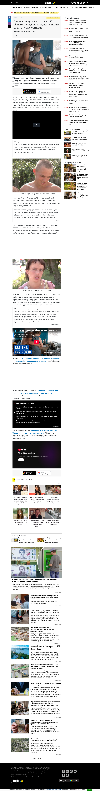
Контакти (40, 776)
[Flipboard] (81, 3)
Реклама (28, 776)
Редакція (34, 776)
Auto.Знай (43, 7)
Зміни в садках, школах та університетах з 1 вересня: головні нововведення (36, 412)
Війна (56, 7)
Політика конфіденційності (18, 776)
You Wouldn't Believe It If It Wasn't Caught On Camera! (53, 522)
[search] (88, 2)
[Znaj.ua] (50, 2)
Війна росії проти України (22, 12)
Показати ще (55, 426)
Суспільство (64, 7)
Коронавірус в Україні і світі (40, 12)
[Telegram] (72, 3)
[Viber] (75, 3)
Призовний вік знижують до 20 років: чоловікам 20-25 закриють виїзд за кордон (36, 417)
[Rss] (78, 3)
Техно (72, 7)
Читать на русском (53, 18)
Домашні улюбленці (31, 7)
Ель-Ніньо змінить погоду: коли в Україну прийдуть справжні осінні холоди (37, 408)
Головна (14, 7)
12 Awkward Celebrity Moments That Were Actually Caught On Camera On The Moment (20, 501)
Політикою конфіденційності (53, 789)
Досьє (20, 7)
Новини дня (54, 12)
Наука (85, 7)
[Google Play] (74, 780)
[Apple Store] (64, 780)
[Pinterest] (84, 3)
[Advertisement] (36, 246)
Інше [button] (91, 7)
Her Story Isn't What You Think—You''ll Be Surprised (20, 522)
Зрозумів (89, 789)
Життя (50, 7)
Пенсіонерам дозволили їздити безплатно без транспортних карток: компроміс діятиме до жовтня (35, 421)
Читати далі (37, 758)
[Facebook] (9, 17)
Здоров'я (78, 7)
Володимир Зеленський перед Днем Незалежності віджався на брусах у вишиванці (35, 393)
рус (17, 2)
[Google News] (75, 771)
